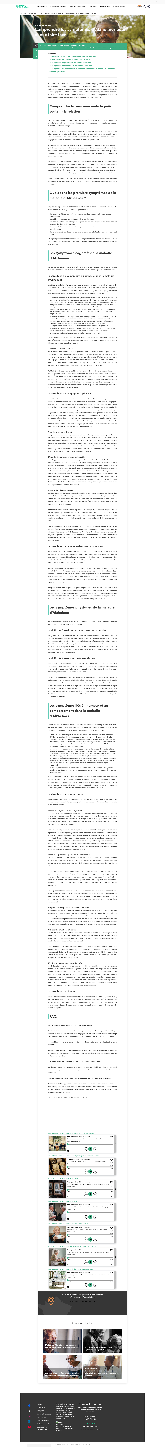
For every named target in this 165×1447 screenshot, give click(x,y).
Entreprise (150, 2)
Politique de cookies (44, 1424)
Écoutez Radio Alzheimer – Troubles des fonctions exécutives (68, 1224)
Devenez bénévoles (44, 1414)
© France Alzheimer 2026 (61, 1444)
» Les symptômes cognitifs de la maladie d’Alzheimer (69, 62)
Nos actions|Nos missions (77, 6)
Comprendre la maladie (57, 6)
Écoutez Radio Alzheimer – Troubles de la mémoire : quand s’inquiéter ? (71, 1133)
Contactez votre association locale (90, 1430)
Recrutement (41, 1417)
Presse (143, 2)
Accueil (23, 13)
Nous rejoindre (104, 6)
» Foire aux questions (56, 72)
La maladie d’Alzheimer (50, 13)
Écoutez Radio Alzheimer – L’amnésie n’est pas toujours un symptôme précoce (74, 1156)
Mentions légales (75, 1444)
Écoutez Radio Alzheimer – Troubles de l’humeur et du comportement (71, 1269)
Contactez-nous (43, 1421)
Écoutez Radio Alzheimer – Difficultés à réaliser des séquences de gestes (72, 1246)
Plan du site (86, 1444)
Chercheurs (159, 2)
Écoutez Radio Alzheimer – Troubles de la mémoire (65, 1178)
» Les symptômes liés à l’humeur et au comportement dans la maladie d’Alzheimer (81, 69)
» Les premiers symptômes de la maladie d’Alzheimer (69, 59)
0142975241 (90, 1424)
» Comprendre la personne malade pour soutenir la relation (72, 56)
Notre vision (92, 6)
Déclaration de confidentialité (42, 1428)
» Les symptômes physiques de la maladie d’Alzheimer (70, 66)
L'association (41, 6)
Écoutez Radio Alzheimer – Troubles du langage (63, 1201)
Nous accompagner (119, 6)
